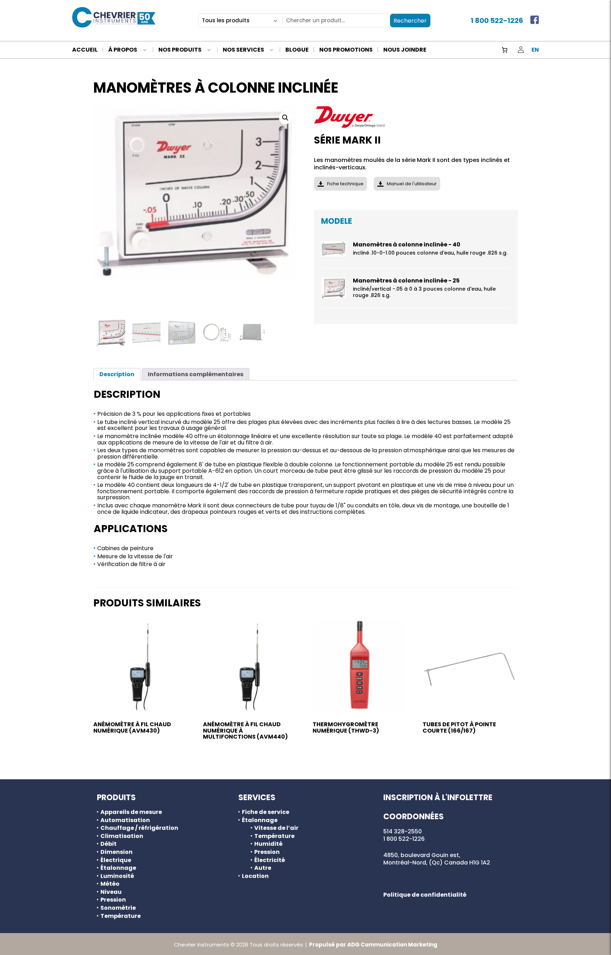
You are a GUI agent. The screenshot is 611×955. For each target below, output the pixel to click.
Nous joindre (404, 50)
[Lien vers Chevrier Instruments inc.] (114, 17)
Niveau (111, 892)
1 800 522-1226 (497, 20)
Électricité (269, 860)
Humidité (268, 844)
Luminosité (117, 876)
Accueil (85, 50)
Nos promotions (346, 50)
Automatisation (125, 820)
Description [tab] (116, 374)
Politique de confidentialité (424, 895)
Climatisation (121, 836)
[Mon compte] (521, 50)
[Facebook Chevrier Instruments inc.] (534, 20)
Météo (110, 884)
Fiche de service (265, 812)
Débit (108, 844)
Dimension (116, 852)
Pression (113, 900)
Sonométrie (118, 908)
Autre (262, 868)
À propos (122, 50)
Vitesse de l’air (276, 828)
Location (255, 876)
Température (120, 916)
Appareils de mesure (131, 812)
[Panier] (504, 50)
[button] (285, 117)
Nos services (243, 50)
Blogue (297, 50)
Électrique (115, 860)
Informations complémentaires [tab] (195, 374)
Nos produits (180, 50)
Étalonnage (118, 868)
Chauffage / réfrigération (139, 828)
